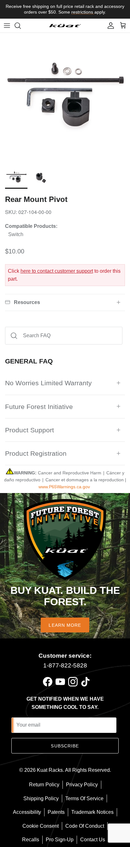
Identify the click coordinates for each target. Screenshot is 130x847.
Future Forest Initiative (39, 406)
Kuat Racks (50, 770)
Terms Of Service (84, 798)
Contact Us (92, 839)
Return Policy (44, 784)
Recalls (30, 839)
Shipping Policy (41, 798)
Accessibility (27, 812)
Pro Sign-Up (60, 839)
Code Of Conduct (84, 826)
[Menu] (7, 26)
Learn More (65, 625)
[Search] (21, 26)
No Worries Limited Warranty (48, 383)
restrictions (82, 12)
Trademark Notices (92, 812)
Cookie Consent (40, 826)
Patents (56, 812)
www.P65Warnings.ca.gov (64, 486)
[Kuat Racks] (65, 25)
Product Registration (36, 453)
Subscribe (65, 745)
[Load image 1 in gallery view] (65, 98)
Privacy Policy (82, 784)
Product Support (29, 430)
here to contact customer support (57, 271)
